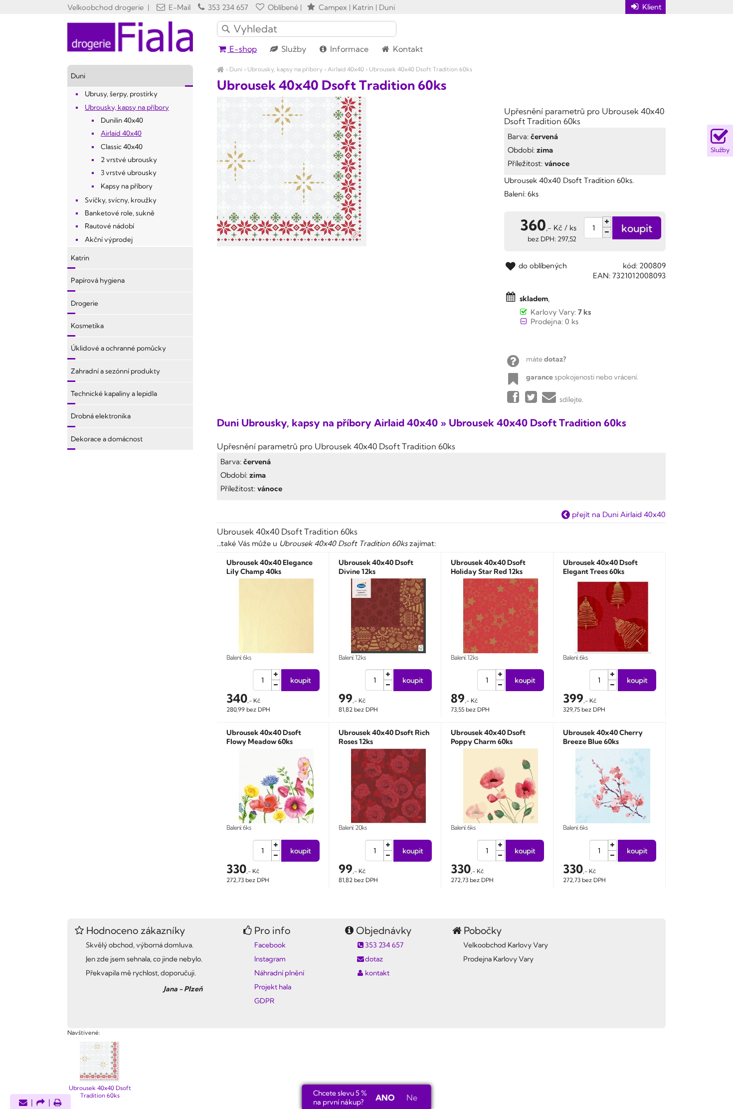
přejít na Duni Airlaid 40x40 (618, 514)
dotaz (374, 958)
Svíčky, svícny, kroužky (121, 200)
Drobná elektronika (101, 416)
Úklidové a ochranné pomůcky (118, 348)
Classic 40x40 (122, 147)
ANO (384, 1098)
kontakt (377, 972)
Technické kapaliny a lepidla (114, 393)
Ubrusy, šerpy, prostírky (121, 94)
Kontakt (407, 49)
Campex (333, 7)
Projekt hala (272, 986)
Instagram (270, 958)
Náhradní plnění (279, 972)
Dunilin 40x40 (122, 120)
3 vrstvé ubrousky (129, 173)
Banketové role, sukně (120, 213)
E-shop (242, 49)
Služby (292, 49)
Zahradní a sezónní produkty (115, 371)
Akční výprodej (109, 239)
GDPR (264, 1000)
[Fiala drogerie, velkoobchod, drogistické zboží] (220, 69)
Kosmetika (87, 326)
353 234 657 (227, 7)
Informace (348, 49)
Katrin (80, 258)
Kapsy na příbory (127, 186)
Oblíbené (282, 7)
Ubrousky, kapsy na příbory (285, 69)
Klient (651, 6)
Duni (235, 69)
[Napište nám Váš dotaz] (23, 1103)
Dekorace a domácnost (107, 439)
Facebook (270, 944)
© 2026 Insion (648, 1019)
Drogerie (84, 303)
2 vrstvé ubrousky (129, 160)
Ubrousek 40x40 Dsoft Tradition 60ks (420, 69)
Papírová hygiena (98, 280)
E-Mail (178, 7)
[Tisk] (58, 1103)
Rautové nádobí (109, 226)
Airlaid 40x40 (346, 69)
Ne (411, 1098)
